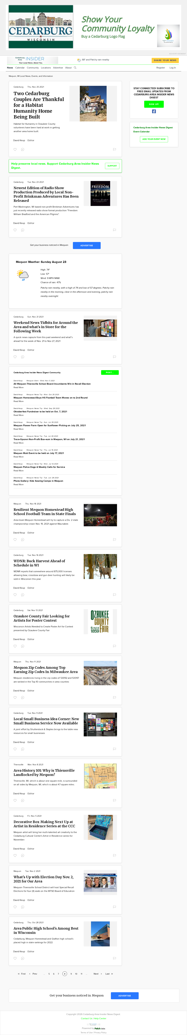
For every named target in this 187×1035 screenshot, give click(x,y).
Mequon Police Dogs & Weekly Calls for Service (39, 467)
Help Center (100, 1018)
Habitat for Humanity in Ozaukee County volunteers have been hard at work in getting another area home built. (37, 128)
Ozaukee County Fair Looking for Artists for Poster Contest (42, 618)
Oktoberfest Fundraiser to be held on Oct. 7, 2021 (40, 411)
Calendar (20, 67)
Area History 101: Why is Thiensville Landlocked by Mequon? (44, 772)
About (68, 67)
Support (112, 166)
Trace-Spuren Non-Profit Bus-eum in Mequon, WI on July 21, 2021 (49, 439)
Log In (173, 67)
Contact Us (86, 1018)
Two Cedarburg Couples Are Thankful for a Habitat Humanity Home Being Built (39, 105)
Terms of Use (87, 1032)
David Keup (19, 140)
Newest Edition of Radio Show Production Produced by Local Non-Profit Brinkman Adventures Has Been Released (46, 194)
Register (160, 67)
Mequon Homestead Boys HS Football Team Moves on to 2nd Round (51, 398)
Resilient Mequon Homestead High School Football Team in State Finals (45, 512)
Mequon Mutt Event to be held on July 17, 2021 (39, 453)
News (10, 67)
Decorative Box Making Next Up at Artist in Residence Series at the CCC (44, 824)
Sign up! (154, 104)
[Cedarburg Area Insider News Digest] (32, 60)
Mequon (30, 381)
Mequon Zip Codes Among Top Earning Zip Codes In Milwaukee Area (46, 669)
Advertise (58, 67)
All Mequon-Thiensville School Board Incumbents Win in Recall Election (52, 384)
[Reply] (23, 149)
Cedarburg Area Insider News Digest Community (37, 372)
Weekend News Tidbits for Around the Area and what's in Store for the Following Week (46, 327)
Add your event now (154, 139)
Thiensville (19, 765)
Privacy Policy (100, 1032)
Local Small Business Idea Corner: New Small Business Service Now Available (46, 721)
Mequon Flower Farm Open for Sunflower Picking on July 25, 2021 (50, 425)
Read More (19, 387)
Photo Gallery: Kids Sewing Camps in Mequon (38, 481)
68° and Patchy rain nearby (95, 59)
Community (33, 67)
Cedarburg (18, 87)
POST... (110, 372)
